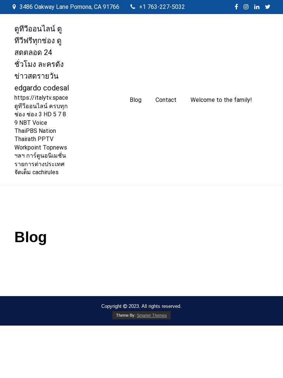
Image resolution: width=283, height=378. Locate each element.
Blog (136, 99)
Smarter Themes (152, 315)
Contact (166, 99)
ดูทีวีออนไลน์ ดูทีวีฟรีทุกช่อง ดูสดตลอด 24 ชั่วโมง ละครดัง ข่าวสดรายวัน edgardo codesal (41, 58)
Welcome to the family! (221, 99)
